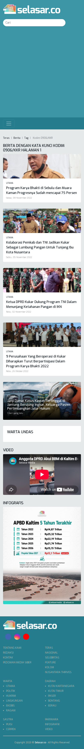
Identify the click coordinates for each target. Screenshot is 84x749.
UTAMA (10, 686)
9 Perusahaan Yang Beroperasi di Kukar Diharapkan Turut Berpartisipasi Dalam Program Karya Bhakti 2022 (36, 361)
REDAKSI (8, 652)
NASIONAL (51, 652)
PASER (52, 696)
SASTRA (8, 719)
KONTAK (8, 657)
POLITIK (10, 691)
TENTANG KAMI (12, 647)
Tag (26, 138)
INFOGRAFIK (52, 724)
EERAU (52, 705)
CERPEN (10, 729)
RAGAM (10, 710)
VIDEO (49, 729)
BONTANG (54, 700)
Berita (16, 138)
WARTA (7, 681)
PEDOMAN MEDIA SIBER (17, 662)
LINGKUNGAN (14, 700)
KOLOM (49, 667)
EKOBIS (10, 705)
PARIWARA (51, 719)
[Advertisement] (42, 73)
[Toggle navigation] (8, 123)
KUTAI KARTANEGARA (61, 686)
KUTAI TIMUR (56, 691)
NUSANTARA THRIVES (58, 672)
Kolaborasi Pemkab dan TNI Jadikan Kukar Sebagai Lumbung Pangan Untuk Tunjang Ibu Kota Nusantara (40, 247)
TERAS (49, 647)
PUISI (9, 724)
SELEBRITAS (52, 657)
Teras (6, 138)
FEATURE (50, 662)
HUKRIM (11, 696)
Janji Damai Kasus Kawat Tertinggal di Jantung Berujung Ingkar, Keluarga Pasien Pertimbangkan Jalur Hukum (38, 405)
